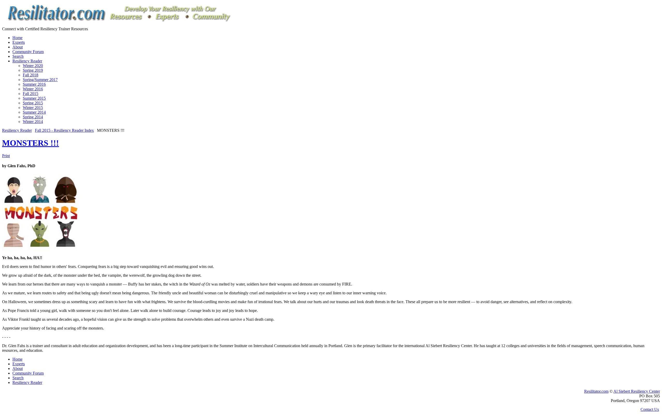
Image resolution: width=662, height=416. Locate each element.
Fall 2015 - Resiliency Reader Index (64, 130)
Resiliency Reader (17, 130)
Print (6, 156)
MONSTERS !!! (30, 143)
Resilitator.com (596, 391)
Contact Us (650, 409)
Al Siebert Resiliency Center (636, 391)
